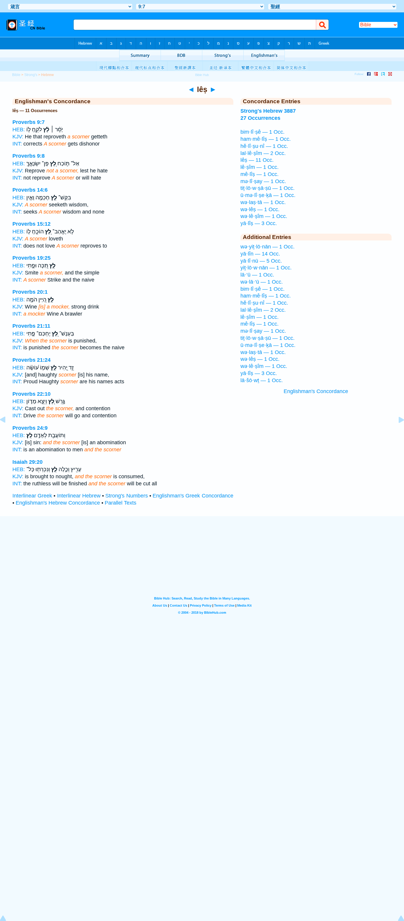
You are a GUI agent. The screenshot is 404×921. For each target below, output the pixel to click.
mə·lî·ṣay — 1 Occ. (263, 181)
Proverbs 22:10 (31, 394)
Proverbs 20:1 (30, 292)
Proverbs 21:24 (31, 360)
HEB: (18, 130)
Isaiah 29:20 (27, 462)
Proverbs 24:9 (30, 428)
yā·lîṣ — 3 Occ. (258, 223)
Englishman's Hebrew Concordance (58, 503)
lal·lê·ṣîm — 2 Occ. (263, 153)
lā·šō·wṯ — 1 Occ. (261, 380)
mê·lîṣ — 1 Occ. (259, 174)
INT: (17, 144)
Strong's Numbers (126, 496)
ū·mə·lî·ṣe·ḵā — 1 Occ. (267, 195)
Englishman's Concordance (316, 391)
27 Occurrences (260, 118)
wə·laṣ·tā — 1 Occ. (263, 202)
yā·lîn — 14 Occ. (260, 254)
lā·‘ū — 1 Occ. (257, 275)
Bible (16, 75)
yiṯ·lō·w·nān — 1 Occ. (266, 268)
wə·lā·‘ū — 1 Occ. (261, 282)
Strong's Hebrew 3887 (268, 111)
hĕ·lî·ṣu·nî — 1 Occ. (264, 146)
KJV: (17, 137)
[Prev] (7, 433)
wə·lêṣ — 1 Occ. (259, 209)
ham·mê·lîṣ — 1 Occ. (265, 139)
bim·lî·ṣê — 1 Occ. (262, 132)
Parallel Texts (120, 503)
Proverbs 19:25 (31, 258)
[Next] (396, 433)
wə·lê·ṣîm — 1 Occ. (263, 216)
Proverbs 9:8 (28, 156)
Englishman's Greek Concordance (193, 496)
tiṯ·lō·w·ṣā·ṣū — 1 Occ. (267, 188)
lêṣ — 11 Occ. (257, 160)
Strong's (30, 75)
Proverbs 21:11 (31, 326)
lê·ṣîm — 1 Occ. (259, 167)
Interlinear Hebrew (79, 496)
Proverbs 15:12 (31, 224)
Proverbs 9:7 (28, 122)
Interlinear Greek (32, 496)
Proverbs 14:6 (30, 190)
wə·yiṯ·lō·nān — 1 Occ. (267, 247)
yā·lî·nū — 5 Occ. (261, 261)
